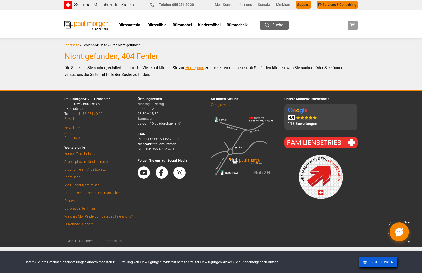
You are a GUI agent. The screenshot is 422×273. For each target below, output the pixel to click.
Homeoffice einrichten (80, 154)
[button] (320, 117)
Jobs (68, 133)
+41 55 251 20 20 (89, 114)
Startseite (71, 45)
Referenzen (73, 138)
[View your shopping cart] (353, 25)
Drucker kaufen (75, 201)
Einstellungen (380, 262)
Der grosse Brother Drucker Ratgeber (92, 193)
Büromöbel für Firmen (80, 208)
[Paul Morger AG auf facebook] (164, 177)
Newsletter (72, 128)
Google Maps (221, 105)
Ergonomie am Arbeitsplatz (85, 169)
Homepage (194, 68)
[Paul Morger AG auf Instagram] (181, 177)
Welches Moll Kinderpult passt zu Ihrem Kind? (98, 216)
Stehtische (72, 177)
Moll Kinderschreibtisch (82, 185)
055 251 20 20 (176, 5)
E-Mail (69, 118)
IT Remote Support (78, 224)
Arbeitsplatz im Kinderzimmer (86, 162)
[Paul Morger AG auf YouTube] (146, 177)
